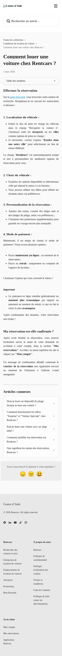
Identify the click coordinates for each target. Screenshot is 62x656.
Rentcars (37, 550)
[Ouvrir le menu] (56, 6)
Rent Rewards (9, 592)
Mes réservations (11, 633)
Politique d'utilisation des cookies (40, 570)
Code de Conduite (41, 590)
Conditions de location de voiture (18, 43)
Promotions (8, 586)
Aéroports (8, 580)
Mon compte (9, 627)
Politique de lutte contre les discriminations (41, 600)
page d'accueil (17, 97)
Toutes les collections (13, 40)
